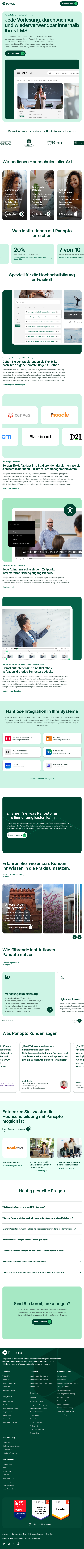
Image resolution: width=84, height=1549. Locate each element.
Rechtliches (50, 1534)
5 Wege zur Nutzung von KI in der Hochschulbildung (69, 1163)
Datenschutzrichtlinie (19, 1534)
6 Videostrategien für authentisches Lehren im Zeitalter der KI (41, 1164)
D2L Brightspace (19, 751)
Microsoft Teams (60, 764)
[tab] (2, 1020)
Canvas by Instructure (22, 737)
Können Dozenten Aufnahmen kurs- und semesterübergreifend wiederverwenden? (39, 1229)
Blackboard (58, 751)
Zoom (15, 764)
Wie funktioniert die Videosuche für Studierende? (24, 1262)
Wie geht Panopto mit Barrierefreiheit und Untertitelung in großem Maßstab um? (37, 1218)
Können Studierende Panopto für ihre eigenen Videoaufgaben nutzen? (33, 1251)
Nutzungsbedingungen (36, 1534)
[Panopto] (8, 3)
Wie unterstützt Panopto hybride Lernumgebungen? (25, 1240)
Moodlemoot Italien (10, 1162)
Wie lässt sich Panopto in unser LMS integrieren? (23, 1207)
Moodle (56, 737)
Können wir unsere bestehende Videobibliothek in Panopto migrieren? (33, 1272)
